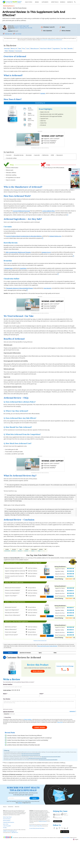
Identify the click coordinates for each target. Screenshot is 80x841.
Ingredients (56, 48)
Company (69, 2)
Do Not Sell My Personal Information (36, 828)
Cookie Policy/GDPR (7, 825)
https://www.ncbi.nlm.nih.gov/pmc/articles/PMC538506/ (37, 758)
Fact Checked (18, 33)
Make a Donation (57, 821)
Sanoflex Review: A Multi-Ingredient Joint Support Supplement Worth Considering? (29, 738)
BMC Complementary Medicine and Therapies (18, 252)
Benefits (70, 48)
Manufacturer (35, 48)
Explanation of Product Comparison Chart (40, 640)
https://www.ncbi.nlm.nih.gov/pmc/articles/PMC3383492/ (48, 759)
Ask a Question (47, 30)
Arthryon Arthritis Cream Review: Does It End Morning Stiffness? (24, 735)
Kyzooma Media (66, 837)
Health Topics (28, 2)
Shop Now (43, 577)
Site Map (5, 827)
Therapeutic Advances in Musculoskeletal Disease (19, 288)
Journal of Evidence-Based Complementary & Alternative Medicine (24, 236)
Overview (7, 48)
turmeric (43, 93)
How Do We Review (7, 818)
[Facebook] (54, 828)
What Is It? (14, 48)
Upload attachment (8, 711)
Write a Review (66, 30)
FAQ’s (6, 51)
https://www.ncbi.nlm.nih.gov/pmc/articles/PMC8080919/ (31, 753)
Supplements (45, 2)
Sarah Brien (23, 268)
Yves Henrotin (47, 288)
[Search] (74, 2)
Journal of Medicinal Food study (21, 211)
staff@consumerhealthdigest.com (10, 831)
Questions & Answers (25, 652)
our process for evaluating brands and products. (51, 39)
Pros (23, 48)
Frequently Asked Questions (8, 822)
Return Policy (5, 824)
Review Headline (7, 684)
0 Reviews (48, 27)
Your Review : (7, 699)
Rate (19, 48)
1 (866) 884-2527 (14, 832)
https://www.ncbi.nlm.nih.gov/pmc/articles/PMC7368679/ (51, 756)
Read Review (50, 577)
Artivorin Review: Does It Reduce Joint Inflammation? (21, 742)
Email (42, 693)
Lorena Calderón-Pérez (48, 211)
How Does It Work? (46, 48)
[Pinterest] (59, 828)
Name (5, 693)
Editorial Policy (10, 806)
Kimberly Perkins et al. (55, 236)
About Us (4, 806)
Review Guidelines (28, 719)
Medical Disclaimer (43, 821)
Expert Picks (54, 2)
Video (55, 652)
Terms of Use (60, 722)
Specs (63, 27)
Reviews (11, 51)
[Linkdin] (65, 828)
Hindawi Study (9, 268)
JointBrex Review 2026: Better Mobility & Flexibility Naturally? (23, 745)
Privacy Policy (39, 825)
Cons (27, 48)
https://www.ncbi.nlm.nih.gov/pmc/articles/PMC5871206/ (31, 755)
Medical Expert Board (7, 817)
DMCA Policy (17, 806)
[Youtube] (57, 828)
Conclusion (18, 51)
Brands (37, 2)
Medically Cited (8, 33)
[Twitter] (62, 828)
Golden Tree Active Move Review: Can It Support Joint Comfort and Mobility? (27, 740)
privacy (20, 802)
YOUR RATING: (7, 690)
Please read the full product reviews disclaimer (47, 646)
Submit (34, 798)
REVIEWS (62, 2)
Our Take (63, 48)
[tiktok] (67, 828)
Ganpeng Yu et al (46, 252)
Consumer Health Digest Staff (21, 26)
